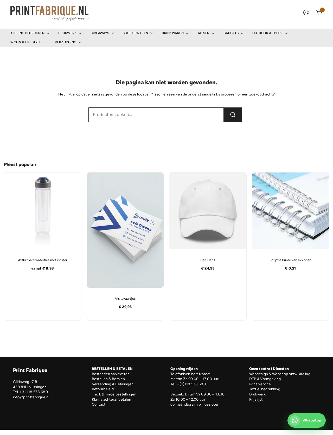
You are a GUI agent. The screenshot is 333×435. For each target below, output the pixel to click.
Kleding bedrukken (27, 33)
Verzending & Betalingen (113, 384)
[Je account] (306, 13)
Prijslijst (256, 399)
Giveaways (100, 33)
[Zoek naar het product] (232, 114)
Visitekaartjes (125, 298)
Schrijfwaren (135, 33)
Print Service (260, 384)
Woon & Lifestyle (25, 42)
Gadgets (231, 33)
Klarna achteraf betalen (111, 399)
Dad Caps (207, 260)
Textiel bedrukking (264, 389)
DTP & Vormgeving (265, 379)
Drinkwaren (173, 33)
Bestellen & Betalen (108, 379)
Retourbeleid (103, 389)
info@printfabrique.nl (31, 397)
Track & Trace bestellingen (114, 394)
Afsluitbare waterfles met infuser (42, 260)
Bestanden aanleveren (111, 374)
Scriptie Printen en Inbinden (290, 260)
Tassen (203, 33)
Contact (99, 404)
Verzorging (65, 42)
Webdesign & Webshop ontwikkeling (280, 374)
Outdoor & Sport (267, 33)
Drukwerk (67, 33)
